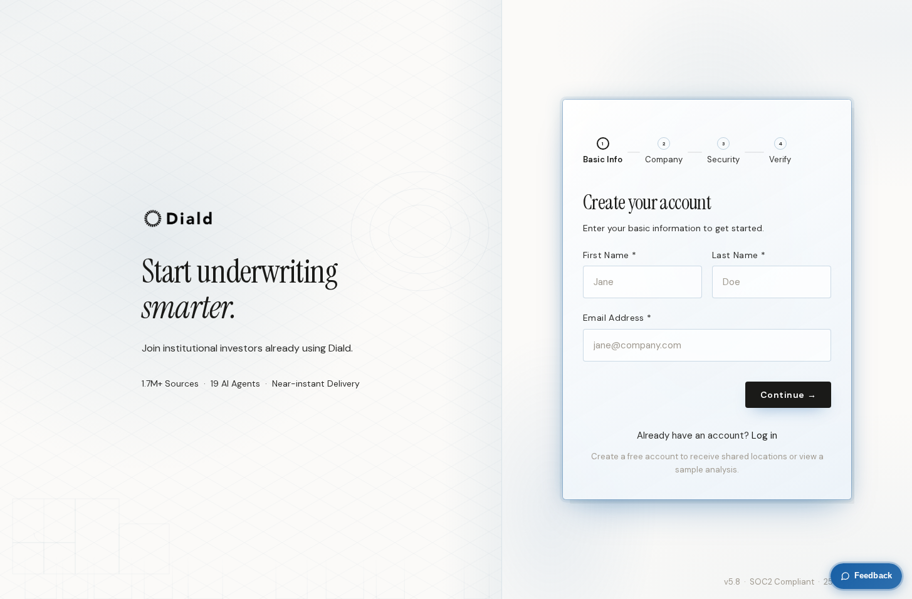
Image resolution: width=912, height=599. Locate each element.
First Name (609, 255)
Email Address (617, 317)
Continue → (788, 394)
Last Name (738, 255)
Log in (764, 435)
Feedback (873, 575)
